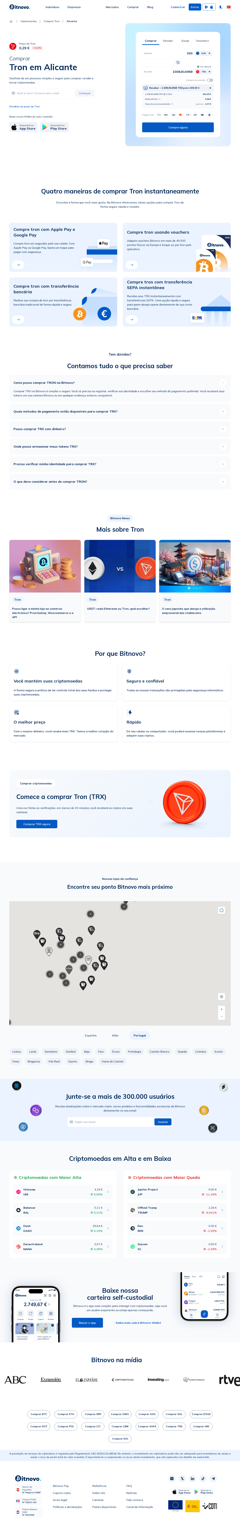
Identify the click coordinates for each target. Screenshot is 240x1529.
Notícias (131, 1493)
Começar (85, 93)
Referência (99, 1486)
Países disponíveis (104, 1507)
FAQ (129, 1486)
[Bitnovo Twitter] (182, 1478)
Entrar (195, 7)
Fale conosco (134, 1500)
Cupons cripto (62, 1493)
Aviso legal (60, 1500)
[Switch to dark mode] (221, 7)
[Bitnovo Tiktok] (203, 1478)
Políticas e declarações (67, 1507)
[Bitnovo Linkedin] (192, 1478)
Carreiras (98, 1500)
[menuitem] (52, 7)
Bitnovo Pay (61, 1486)
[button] (229, 7)
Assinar (163, 1122)
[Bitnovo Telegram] (213, 1478)
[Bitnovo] (19, 7)
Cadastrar (178, 7)
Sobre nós (98, 1493)
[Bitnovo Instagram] (172, 1478)
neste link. (203, 1457)
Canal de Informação (139, 1507)
